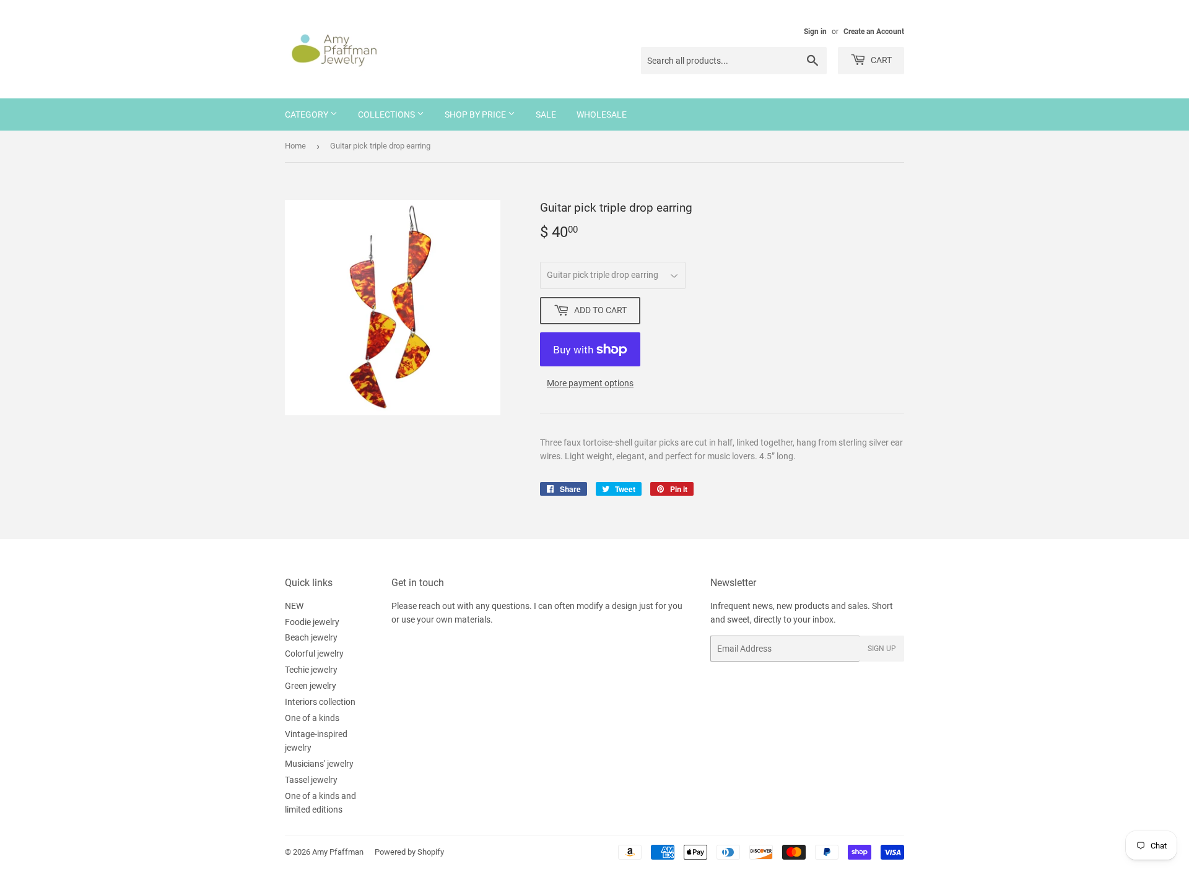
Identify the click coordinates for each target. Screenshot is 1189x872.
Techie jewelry (311, 670)
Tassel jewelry (311, 780)
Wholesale (602, 114)
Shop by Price (476, 114)
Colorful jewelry (314, 653)
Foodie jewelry (312, 622)
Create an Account (873, 31)
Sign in (815, 31)
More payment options (590, 383)
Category (307, 114)
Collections (387, 114)
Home (295, 145)
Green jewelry (310, 686)
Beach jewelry (311, 637)
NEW (294, 606)
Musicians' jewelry (319, 764)
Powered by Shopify (409, 852)
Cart (880, 60)
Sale (546, 114)
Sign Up (882, 648)
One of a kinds (312, 718)
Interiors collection (320, 702)
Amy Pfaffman (338, 852)
